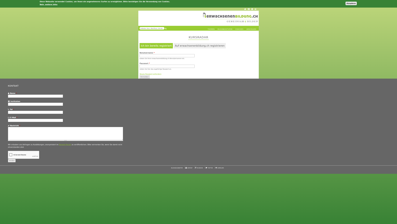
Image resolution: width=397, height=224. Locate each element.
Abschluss (251, 29)
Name (13, 93)
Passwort (145, 63)
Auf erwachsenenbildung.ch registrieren (200, 45)
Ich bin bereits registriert (156, 45)
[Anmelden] (255, 9)
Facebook (200, 168)
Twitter (210, 168)
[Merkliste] (249, 9)
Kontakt (190, 168)
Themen (211, 29)
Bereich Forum (65, 145)
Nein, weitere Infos (48, 4)
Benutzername (147, 53)
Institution (15, 101)
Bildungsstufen (225, 29)
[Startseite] (230, 17)
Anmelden (221, 168)
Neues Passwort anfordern (150, 74)
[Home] (245, 9)
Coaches (239, 29)
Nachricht (14, 126)
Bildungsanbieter (177, 168)
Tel (11, 109)
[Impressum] (252, 9)
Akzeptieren (351, 3)
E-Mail (13, 118)
